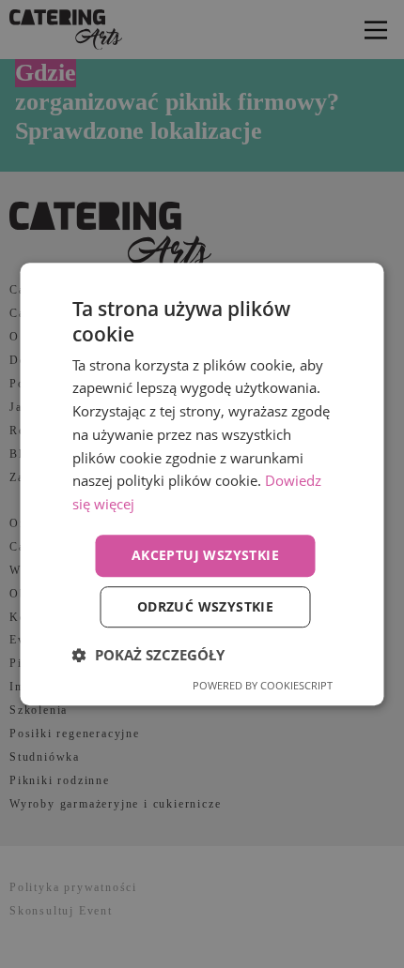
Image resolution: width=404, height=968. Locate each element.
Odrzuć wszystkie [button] (205, 606)
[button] (148, 654)
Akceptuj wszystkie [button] (205, 555)
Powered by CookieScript (263, 685)
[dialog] (202, 484)
